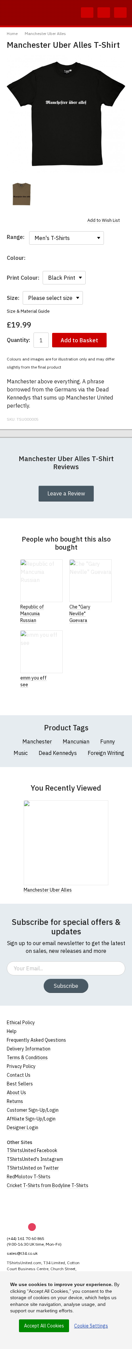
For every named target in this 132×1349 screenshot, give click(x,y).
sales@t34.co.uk (22, 1253)
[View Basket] (103, 12)
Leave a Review (66, 493)
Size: (13, 298)
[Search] (87, 12)
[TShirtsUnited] (33, 1206)
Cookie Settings (91, 1326)
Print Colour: (23, 277)
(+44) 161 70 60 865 (25, 1238)
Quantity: (18, 340)
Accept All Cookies (44, 1326)
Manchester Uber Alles (45, 33)
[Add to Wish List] (106, 889)
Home (12, 33)
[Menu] (120, 12)
